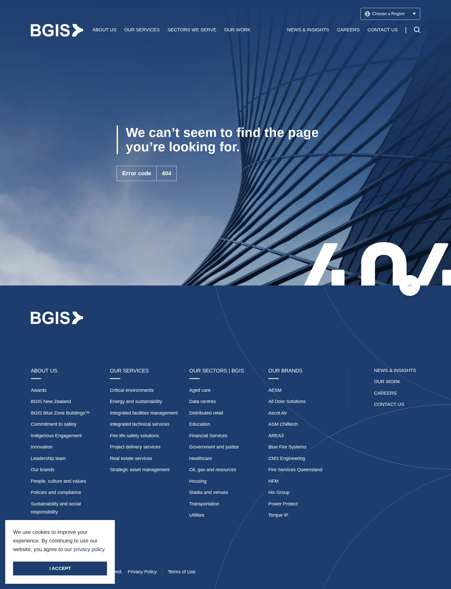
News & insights (395, 370)
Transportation (204, 503)
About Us (104, 29)
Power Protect (283, 503)
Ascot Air (277, 413)
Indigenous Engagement (56, 435)
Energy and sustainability (136, 401)
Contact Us (382, 29)
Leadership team (48, 458)
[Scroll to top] (409, 285)
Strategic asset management (140, 469)
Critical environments (132, 390)
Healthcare (200, 458)
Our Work (237, 29)
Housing (197, 481)
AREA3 (276, 435)
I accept (60, 568)
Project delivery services (135, 447)
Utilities (196, 515)
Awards (38, 390)
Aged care (200, 390)
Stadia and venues (208, 492)
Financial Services (208, 435)
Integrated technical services (139, 424)
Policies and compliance (56, 492)
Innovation (41, 447)
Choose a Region (388, 13)
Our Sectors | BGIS (216, 371)
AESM (275, 390)
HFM (273, 481)
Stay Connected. (62, 558)
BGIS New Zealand (51, 401)
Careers (348, 29)
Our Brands (285, 371)
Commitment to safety (53, 424)
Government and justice (214, 447)
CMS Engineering (286, 458)
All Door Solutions (287, 401)
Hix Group (278, 492)
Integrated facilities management (144, 413)
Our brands (42, 469)
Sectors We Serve (192, 29)
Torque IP (278, 515)
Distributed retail (206, 413)
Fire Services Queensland (295, 469)
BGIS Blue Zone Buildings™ (60, 413)
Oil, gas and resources (212, 469)
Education (199, 424)
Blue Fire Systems (287, 447)
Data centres (202, 401)
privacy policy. (90, 549)
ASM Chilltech (283, 424)
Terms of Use (181, 571)
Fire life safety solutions (134, 435)
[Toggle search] (417, 30)
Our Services (142, 29)
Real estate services (131, 458)
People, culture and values (58, 481)
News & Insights (308, 29)
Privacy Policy (142, 571)
